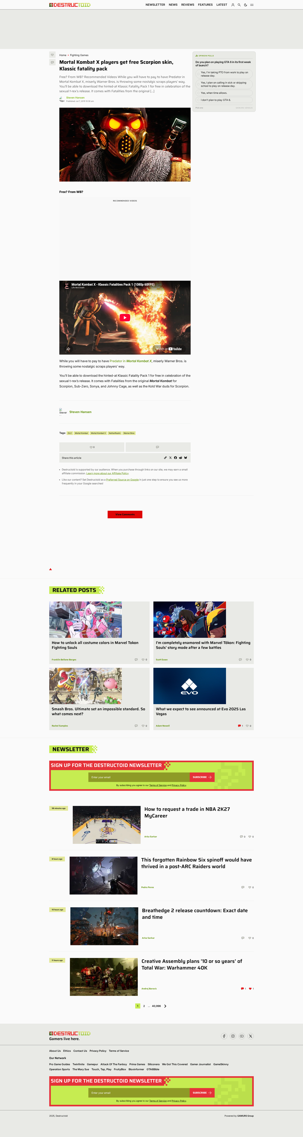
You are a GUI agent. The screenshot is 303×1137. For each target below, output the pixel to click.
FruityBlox (120, 1069)
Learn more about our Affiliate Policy (107, 473)
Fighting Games (79, 55)
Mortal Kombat (81, 433)
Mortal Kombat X (98, 433)
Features (205, 4)
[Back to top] (50, 569)
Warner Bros (129, 433)
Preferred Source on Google (122, 479)
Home (62, 55)
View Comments (125, 514)
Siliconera (154, 1064)
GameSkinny (221, 1064)
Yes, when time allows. (214, 92)
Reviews (187, 4)
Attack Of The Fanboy (114, 1064)
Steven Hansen (75, 97)
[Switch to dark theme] (245, 5)
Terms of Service (158, 785)
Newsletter (155, 4)
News (173, 4)
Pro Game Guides (59, 1064)
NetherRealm (114, 433)
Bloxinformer (136, 1069)
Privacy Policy (179, 785)
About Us (55, 1050)
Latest (222, 4)
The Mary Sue (80, 1069)
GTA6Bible (153, 1069)
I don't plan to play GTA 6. (216, 100)
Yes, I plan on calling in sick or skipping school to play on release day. (223, 84)
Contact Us (80, 1050)
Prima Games (137, 1064)
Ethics (67, 1050)
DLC (70, 433)
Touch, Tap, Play (101, 1069)
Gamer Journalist (200, 1064)
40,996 (156, 1006)
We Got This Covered (175, 1064)
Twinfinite (78, 1064)
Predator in (131, 361)
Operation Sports (59, 1069)
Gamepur (92, 1064)
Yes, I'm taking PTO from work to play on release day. (224, 74)
